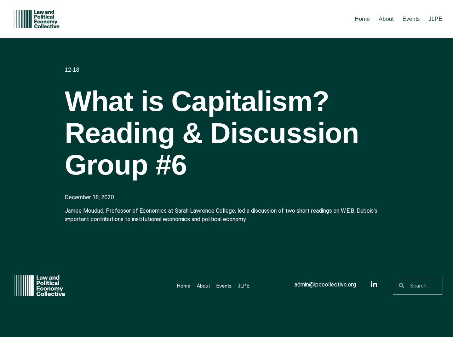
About (386, 19)
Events (411, 19)
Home (362, 19)
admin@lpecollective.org (325, 284)
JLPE (435, 19)
